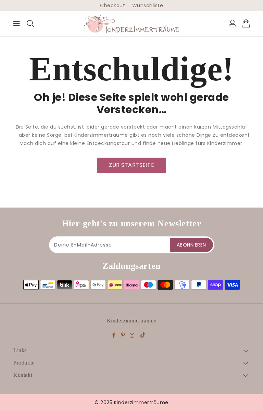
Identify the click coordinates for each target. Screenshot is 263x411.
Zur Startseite (131, 165)
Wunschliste (147, 5)
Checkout (112, 5)
